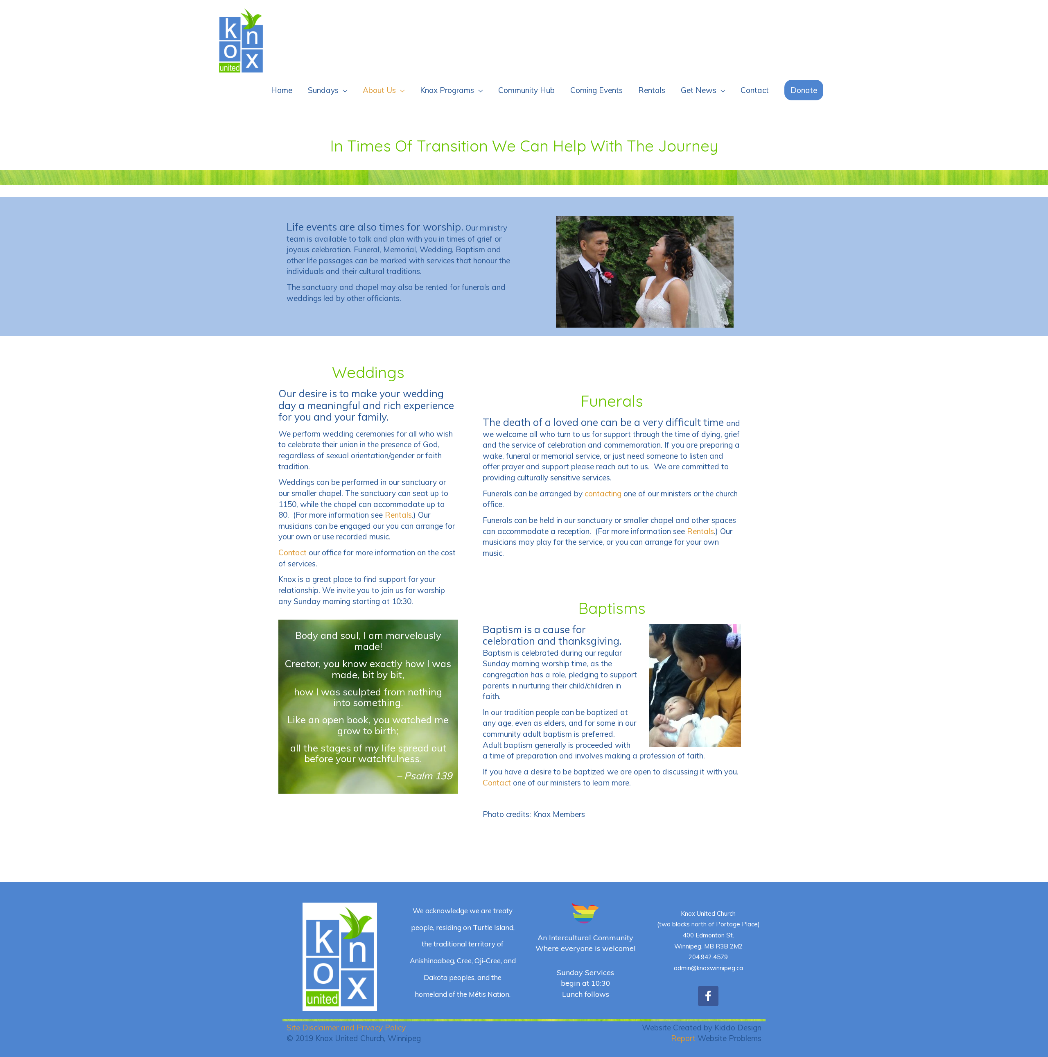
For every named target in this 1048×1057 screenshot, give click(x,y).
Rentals (651, 90)
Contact (755, 90)
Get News (698, 90)
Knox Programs (447, 90)
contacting (603, 493)
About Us (379, 90)
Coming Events (596, 90)
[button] (803, 90)
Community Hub (526, 90)
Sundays (323, 90)
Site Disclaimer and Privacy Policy (346, 1027)
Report (683, 1038)
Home (281, 90)
